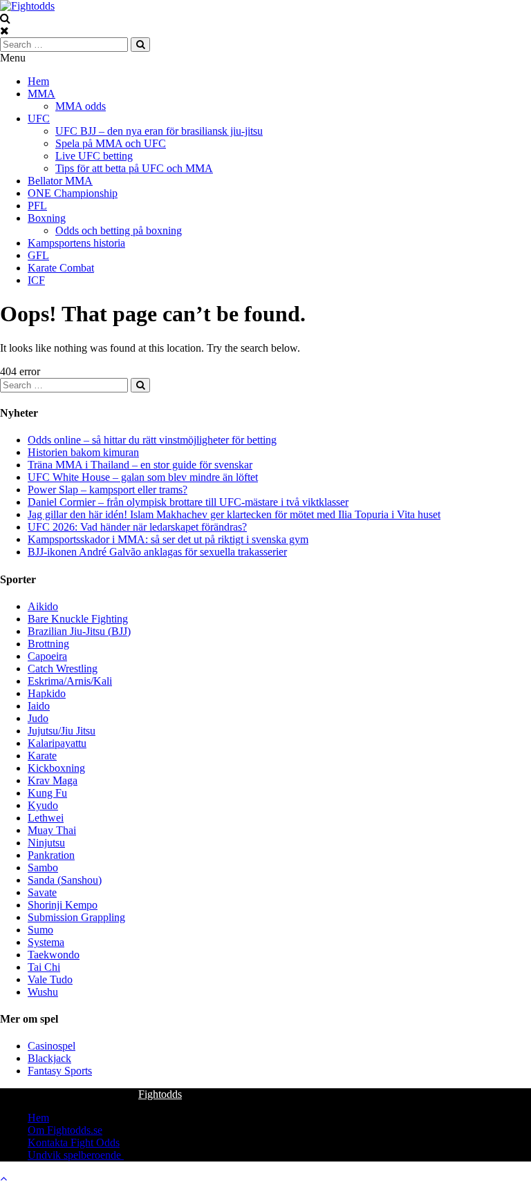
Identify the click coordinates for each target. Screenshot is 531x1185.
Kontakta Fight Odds (74, 1142)
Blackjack (49, 1058)
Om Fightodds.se (65, 1130)
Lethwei (46, 818)
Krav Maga (52, 780)
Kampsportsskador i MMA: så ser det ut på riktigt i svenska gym (168, 539)
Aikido (43, 606)
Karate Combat (61, 268)
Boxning (47, 218)
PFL (37, 205)
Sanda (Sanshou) (65, 880)
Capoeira (47, 656)
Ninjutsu (46, 843)
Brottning (48, 644)
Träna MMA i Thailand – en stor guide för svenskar (140, 465)
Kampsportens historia (76, 243)
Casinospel (51, 1046)
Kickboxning (56, 768)
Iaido (39, 706)
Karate (42, 755)
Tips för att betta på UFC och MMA (134, 168)
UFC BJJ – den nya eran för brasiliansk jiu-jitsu (159, 131)
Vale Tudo (50, 979)
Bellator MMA (60, 181)
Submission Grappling (76, 917)
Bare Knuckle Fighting (78, 619)
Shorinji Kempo (62, 905)
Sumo (40, 930)
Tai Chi (44, 967)
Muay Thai (52, 830)
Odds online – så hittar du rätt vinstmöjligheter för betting (152, 440)
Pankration (51, 855)
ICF (36, 280)
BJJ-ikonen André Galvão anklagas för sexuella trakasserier (157, 552)
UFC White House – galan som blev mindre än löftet (143, 477)
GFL (38, 255)
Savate (42, 892)
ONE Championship (73, 193)
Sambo (43, 867)
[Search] (140, 44)
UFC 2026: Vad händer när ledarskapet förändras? (137, 527)
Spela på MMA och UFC (110, 143)
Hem (38, 81)
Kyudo (43, 805)
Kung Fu (47, 793)
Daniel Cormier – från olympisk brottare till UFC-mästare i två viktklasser (188, 502)
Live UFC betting (94, 156)
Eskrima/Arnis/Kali (70, 681)
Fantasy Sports (60, 1071)
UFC (39, 118)
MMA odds (80, 106)
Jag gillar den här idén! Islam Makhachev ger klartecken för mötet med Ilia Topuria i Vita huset (234, 514)
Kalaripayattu (57, 743)
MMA (41, 93)
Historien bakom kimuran (83, 452)
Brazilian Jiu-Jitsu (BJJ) (79, 631)
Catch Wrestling (62, 668)
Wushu (43, 992)
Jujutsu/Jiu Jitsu (61, 731)
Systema (46, 942)
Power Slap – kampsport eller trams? (107, 489)
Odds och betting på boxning (118, 230)
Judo (38, 718)
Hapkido (47, 693)
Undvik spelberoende (76, 1155)
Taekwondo (54, 954)
